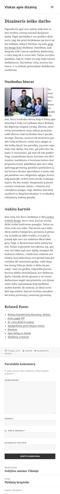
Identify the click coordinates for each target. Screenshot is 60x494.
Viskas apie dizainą (21, 7)
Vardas (9, 418)
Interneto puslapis (15, 442)
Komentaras (12, 380)
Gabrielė (28, 350)
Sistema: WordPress (13, 490)
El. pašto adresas (15, 430)
